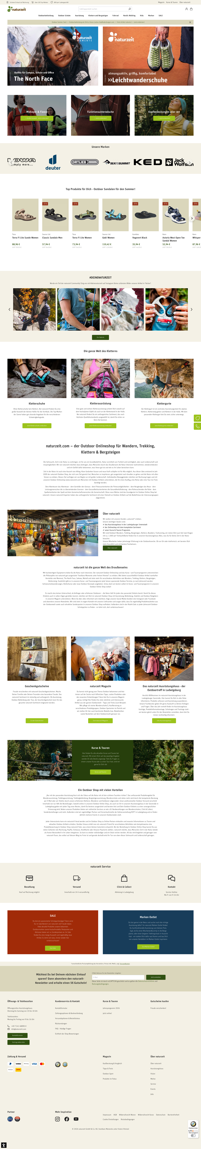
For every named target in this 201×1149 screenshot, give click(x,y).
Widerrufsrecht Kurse (146, 1115)
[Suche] (129, 9)
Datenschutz (160, 1115)
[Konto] (186, 9)
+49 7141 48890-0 (18, 1026)
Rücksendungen (61, 1023)
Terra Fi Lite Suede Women (25, 238)
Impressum (107, 1115)
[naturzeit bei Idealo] (10, 1119)
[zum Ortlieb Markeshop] (21, 162)
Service (153, 1084)
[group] (34, 309)
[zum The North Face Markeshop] (179, 162)
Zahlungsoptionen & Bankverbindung (69, 1013)
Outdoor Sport (108, 1074)
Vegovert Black (139, 238)
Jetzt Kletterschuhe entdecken (37, 425)
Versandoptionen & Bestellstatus (67, 1018)
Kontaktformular (17, 1035)
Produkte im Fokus (110, 1079)
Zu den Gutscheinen (36, 720)
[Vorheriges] (11, 162)
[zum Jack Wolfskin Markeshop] (116, 162)
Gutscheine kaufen (160, 1001)
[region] (100, 221)
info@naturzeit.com (18, 1029)
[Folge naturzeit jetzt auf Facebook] (66, 1120)
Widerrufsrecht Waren (127, 1115)
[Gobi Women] (115, 214)
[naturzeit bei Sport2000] (17, 1119)
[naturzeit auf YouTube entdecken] (76, 1120)
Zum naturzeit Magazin (100, 720)
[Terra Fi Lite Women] (85, 214)
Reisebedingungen (128, 1119)
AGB (115, 1115)
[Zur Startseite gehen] (16, 9)
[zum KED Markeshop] (85, 162)
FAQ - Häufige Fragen (63, 1029)
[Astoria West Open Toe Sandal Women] (175, 214)
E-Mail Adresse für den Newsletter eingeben (106, 973)
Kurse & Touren (172, 2)
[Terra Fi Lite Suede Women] (25, 214)
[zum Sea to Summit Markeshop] (53, 162)
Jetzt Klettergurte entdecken (164, 425)
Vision (153, 1074)
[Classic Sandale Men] (55, 214)
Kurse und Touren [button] (100, 772)
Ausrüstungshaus (157, 1069)
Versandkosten (125, 964)
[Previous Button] (9, 309)
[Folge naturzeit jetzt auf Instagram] (57, 1120)
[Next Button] (191, 309)
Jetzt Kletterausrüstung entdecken (100, 425)
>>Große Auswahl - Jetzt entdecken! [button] (37, 118)
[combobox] (102, 9)
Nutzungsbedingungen (100, 984)
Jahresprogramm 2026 (111, 1008)
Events (153, 1089)
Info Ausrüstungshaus (164, 720)
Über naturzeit (184, 2)
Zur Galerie (100, 337)
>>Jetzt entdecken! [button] (100, 118)
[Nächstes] (189, 162)
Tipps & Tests (108, 1069)
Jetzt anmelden (156, 977)
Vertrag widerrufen (18, 1042)
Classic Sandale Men (52, 238)
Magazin (161, 2)
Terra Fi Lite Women (82, 238)
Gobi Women (108, 238)
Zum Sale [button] (53, 948)
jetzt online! (107, 1013)
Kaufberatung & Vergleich (112, 1063)
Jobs (152, 1094)
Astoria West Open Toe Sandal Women (173, 239)
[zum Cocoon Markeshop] (148, 162)
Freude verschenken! (158, 1008)
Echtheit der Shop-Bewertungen (67, 1034)
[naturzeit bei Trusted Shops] (57, 1064)
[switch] (193, 1135)
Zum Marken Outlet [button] (148, 947)
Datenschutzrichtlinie (146, 981)
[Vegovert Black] (145, 214)
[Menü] (197, 1121)
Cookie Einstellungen (111, 1119)
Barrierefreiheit (173, 1115)
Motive (153, 1079)
